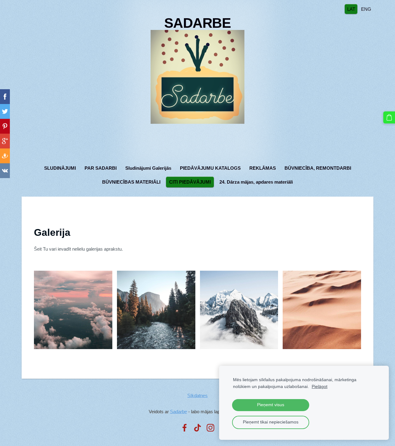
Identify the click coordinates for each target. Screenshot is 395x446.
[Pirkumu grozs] (389, 117)
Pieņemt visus (270, 404)
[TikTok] (197, 428)
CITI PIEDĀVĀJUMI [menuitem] (190, 182)
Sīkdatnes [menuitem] (197, 395)
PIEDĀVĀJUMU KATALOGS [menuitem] (210, 168)
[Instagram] (210, 428)
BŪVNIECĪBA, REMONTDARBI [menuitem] (318, 168)
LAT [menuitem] (351, 8)
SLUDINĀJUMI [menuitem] (60, 168)
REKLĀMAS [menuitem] (262, 168)
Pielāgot (319, 386)
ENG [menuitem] (366, 8)
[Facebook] (184, 428)
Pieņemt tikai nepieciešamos (270, 422)
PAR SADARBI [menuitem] (101, 168)
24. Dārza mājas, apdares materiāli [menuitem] (256, 182)
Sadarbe (178, 411)
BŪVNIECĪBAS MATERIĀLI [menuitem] (131, 182)
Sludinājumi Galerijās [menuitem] (148, 168)
